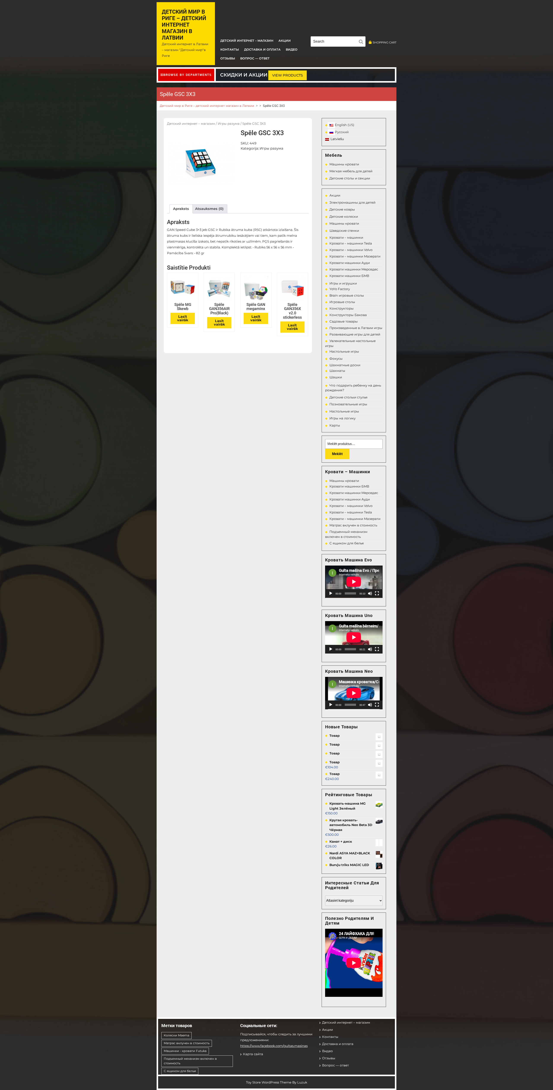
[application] (354, 582)
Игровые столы (342, 302)
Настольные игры (344, 351)
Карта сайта (253, 1054)
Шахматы (337, 371)
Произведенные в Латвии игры (355, 328)
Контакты (229, 49)
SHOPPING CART (384, 42)
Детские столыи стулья (348, 397)
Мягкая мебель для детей (350, 171)
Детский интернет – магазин (246, 41)
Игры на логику (342, 418)
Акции (284, 41)
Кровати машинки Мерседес (353, 269)
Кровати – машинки (346, 237)
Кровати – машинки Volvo (350, 250)
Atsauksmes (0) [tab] (209, 209)
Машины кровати (344, 164)
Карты (334, 425)
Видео (291, 49)
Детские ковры (342, 209)
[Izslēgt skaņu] (370, 593)
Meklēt (337, 454)
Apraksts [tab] (181, 209)
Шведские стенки (344, 231)
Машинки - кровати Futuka (185, 1051)
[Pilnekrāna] (377, 593)
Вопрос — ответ (255, 58)
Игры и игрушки (343, 283)
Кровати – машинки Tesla (350, 243)
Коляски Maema (176, 1035)
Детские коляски (343, 216)
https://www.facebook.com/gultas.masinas (274, 1046)
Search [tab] (362, 42)
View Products (287, 75)
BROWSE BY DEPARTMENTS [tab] (187, 75)
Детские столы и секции (349, 178)
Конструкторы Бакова (348, 315)
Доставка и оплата (262, 49)
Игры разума (229, 124)
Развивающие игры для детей (354, 334)
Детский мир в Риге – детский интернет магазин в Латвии (184, 25)
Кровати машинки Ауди (349, 263)
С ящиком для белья (346, 543)
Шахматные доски (344, 365)
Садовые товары (343, 321)
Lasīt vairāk (182, 318)
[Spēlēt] (331, 593)
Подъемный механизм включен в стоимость (190, 1061)
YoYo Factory (339, 289)
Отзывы (227, 58)
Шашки (335, 377)
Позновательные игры (348, 404)
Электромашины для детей (352, 202)
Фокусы (336, 358)
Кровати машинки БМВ (349, 276)
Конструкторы (341, 308)
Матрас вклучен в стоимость (353, 525)
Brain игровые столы (346, 295)
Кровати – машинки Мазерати (354, 256)
